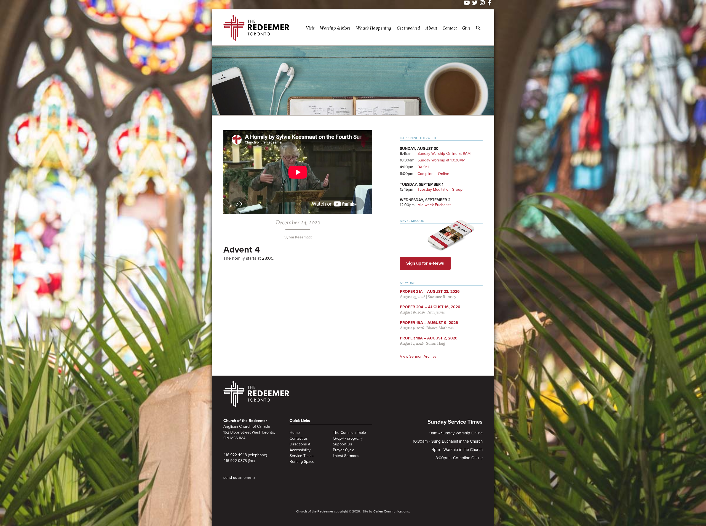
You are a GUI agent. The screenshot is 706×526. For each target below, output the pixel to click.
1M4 (242, 438)
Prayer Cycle (343, 450)
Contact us (299, 438)
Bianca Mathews (440, 328)
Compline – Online (433, 173)
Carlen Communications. (391, 511)
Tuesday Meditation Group (440, 189)
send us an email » (239, 477)
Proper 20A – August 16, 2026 (430, 307)
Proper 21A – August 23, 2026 (430, 291)
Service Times (302, 455)
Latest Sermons (346, 455)
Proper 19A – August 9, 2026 (429, 322)
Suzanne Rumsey (442, 296)
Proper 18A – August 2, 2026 (429, 338)
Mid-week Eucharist (434, 205)
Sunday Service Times (455, 422)
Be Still (423, 167)
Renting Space (302, 461)
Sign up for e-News (425, 263)
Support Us (342, 444)
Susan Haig (435, 343)
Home (295, 432)
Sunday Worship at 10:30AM (441, 160)
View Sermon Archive (418, 356)
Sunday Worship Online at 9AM (444, 153)
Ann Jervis (436, 312)
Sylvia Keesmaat (298, 237)
